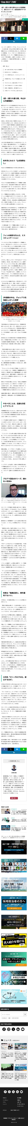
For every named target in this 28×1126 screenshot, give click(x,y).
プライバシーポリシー (12, 1118)
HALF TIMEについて (15, 1110)
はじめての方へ (20, 1106)
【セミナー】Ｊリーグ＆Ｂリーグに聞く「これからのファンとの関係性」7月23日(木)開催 (7, 1055)
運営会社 (13, 1119)
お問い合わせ (21, 1118)
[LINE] (23, 38)
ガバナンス (16, 15)
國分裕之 (11, 16)
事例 (9, 1018)
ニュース (10, 14)
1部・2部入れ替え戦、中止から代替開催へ (13, 69)
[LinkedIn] (14, 41)
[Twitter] (11, 38)
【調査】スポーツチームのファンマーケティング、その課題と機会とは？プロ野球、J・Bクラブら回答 (7, 1076)
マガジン (5, 1097)
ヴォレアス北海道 (10, 15)
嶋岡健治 (19, 16)
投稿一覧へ (13, 798)
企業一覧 (19, 1102)
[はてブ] (17, 38)
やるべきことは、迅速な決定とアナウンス (12, 82)
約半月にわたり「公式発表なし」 (11, 72)
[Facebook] (4, 38)
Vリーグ (4, 15)
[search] (25, 1014)
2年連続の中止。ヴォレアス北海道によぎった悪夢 (14, 79)
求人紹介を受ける (21, 1104)
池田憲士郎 (24, 16)
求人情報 (19, 1097)
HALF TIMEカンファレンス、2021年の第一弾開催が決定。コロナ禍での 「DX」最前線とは (18, 829)
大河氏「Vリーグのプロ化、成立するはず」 (13, 90)
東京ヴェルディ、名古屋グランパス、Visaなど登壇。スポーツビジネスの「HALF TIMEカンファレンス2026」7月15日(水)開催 (21, 1056)
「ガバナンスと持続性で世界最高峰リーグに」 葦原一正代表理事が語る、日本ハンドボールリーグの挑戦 (18, 812)
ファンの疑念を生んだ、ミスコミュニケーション (13, 75)
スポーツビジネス (15, 1018)
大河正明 (15, 16)
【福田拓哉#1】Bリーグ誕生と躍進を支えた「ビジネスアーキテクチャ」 (19, 820)
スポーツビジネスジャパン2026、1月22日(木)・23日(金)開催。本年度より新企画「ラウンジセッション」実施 (21, 1077)
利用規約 (5, 1118)
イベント (5, 1110)
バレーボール (5, 16)
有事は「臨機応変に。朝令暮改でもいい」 (12, 88)
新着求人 (19, 1100)
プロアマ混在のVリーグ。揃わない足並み (12, 85)
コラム (13, 818)
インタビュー (14, 809)
